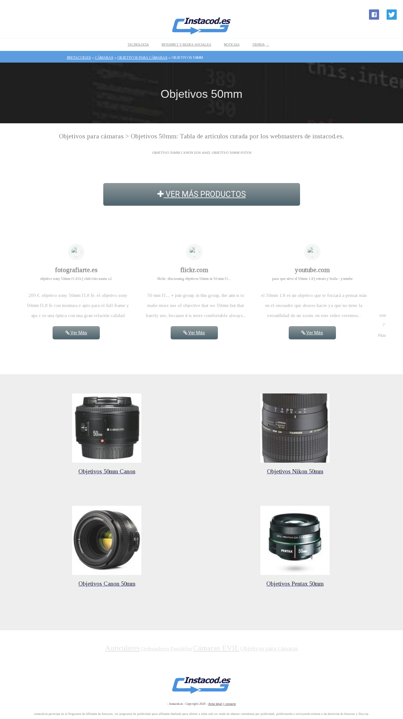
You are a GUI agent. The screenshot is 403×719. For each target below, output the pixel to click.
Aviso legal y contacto (222, 703)
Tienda (258, 44)
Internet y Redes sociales (186, 44)
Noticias (232, 44)
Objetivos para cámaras (269, 648)
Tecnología (138, 44)
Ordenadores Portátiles (166, 649)
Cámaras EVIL (216, 648)
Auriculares (122, 648)
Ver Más (78, 332)
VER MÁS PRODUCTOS (205, 194)
